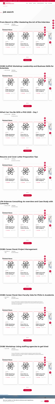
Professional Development (40, 3)
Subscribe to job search (4, 394)
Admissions (30, 3)
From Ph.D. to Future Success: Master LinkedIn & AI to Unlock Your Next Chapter (25, 44)
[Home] (8, 3)
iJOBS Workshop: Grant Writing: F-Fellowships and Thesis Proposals (10, 44)
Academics (34, 3)
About (27, 3)
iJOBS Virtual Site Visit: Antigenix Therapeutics (40, 44)
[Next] (50, 42)
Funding (46, 3)
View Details (8, 93)
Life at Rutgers (50, 3)
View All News (28, 150)
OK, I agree (46, 401)
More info (42, 401)
